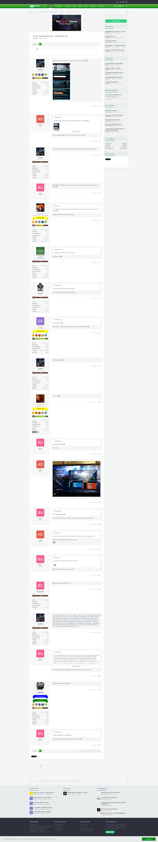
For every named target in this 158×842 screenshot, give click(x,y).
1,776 (46, 267)
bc (40, 585)
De (40, 321)
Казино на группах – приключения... (44, 792)
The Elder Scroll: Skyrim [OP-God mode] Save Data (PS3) (114, 129)
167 (47, 303)
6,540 (46, 422)
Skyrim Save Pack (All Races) (113, 124)
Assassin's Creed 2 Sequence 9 (114, 115)
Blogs (74, 6)
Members (92, 6)
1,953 (46, 714)
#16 (99, 589)
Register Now (110, 832)
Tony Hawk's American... (112, 81)
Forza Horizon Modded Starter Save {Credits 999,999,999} (113, 803)
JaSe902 (35, 38)
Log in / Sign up (118, 6)
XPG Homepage (59, 824)
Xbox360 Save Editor (111, 110)
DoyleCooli (108, 37)
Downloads (67, 6)
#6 (99, 262)
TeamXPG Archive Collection (109, 797)
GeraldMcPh (108, 42)
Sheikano (107, 112)
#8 (99, 332)
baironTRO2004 (109, 125)
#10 (99, 402)
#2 (99, 141)
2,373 (46, 231)
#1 (99, 105)
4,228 (46, 344)
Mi (31, 793)
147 (47, 84)
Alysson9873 (108, 94)
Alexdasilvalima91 (117, 94)
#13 (99, 524)
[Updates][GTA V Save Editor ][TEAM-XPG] (113, 813)
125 (47, 235)
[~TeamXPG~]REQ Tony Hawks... (114, 77)
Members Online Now (111, 90)
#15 (99, 575)
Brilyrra (107, 131)
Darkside (46, 91)
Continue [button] (148, 839)
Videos (80, 6)
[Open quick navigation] (127, 12)
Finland (46, 721)
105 (47, 718)
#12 (99, 502)
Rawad (107, 33)
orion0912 (40, 257)
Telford (46, 275)
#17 (99, 632)
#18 (99, 675)
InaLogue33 (108, 96)
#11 (99, 454)
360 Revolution (84, 824)
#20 (99, 745)
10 (47, 602)
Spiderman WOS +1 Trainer (112, 68)
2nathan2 (40, 293)
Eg (31, 798)
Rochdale (45, 239)
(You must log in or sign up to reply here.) (89, 751)
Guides (86, 6)
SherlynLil (107, 51)
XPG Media (58, 830)
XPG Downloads (59, 828)
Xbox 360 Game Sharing (86, 830)
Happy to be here (110, 36)
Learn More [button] (53, 839)
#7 (99, 298)
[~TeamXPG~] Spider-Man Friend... (115, 72)
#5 (99, 220)
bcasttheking (40, 591)
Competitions (58, 6)
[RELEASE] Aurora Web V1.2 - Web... (115, 31)
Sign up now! (116, 21)
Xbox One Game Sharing (86, 828)
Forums (51, 6)
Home (44, 6)
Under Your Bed (44, 350)
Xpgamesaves (33, 824)
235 (47, 348)
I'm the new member (110, 40)
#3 (99, 155)
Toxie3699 (108, 116)
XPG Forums (58, 826)
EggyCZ (107, 65)
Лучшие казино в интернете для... (115, 49)
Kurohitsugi (108, 121)
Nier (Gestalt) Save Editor (112, 119)
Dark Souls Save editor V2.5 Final (110, 792)
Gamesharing (101, 6)
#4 (99, 193)
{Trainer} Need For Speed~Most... (114, 63)
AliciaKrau (108, 46)
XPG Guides (83, 826)
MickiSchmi (115, 96)
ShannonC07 (123, 148)
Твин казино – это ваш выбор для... (115, 45)
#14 (99, 549)
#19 (99, 689)
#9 (99, 366)
